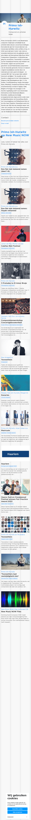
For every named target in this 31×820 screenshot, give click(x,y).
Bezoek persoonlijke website (10, 120)
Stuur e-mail (5, 123)
